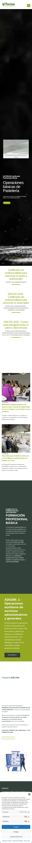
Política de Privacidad (17, 840)
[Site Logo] (8, 4)
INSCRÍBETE (12, 655)
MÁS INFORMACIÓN (8, 738)
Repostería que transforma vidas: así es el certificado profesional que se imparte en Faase (15, 458)
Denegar (16, 832)
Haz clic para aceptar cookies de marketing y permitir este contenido (16, 156)
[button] (29, 794)
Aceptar (16, 827)
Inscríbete (6, 202)
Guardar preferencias (16, 836)
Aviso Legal (27, 840)
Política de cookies (7, 840)
